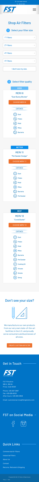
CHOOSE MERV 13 (19, 225)
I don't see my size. (19, 69)
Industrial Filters (9, 455)
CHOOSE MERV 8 (19, 102)
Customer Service (22, 1)
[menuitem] (20, 1)
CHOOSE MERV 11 (19, 161)
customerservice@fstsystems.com (21, 400)
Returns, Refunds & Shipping (14, 467)
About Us (6, 459)
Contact (6, 463)
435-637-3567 (22, 4)
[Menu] (33, 9)
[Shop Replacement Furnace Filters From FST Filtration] (9, 9)
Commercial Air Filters (11, 451)
